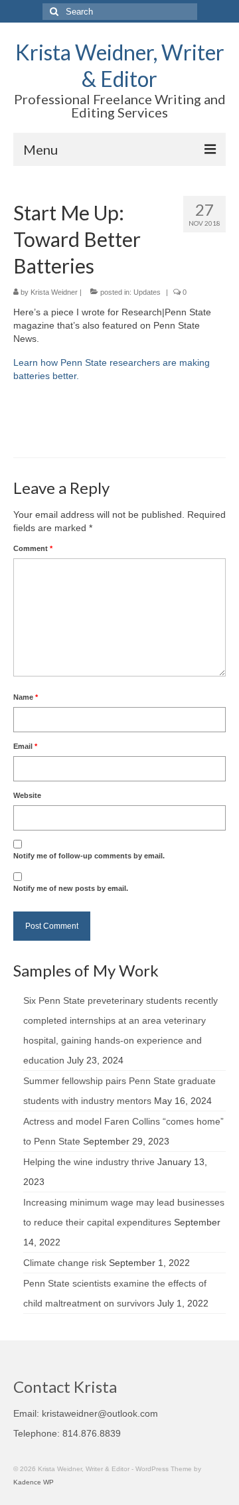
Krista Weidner (54, 292)
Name (25, 697)
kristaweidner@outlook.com (100, 1413)
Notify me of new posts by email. (70, 888)
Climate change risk (64, 1262)
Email (25, 746)
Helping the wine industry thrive (89, 1161)
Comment (32, 548)
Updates (147, 292)
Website (27, 795)
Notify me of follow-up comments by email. (89, 856)
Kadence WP (33, 1482)
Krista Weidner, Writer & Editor (119, 65)
